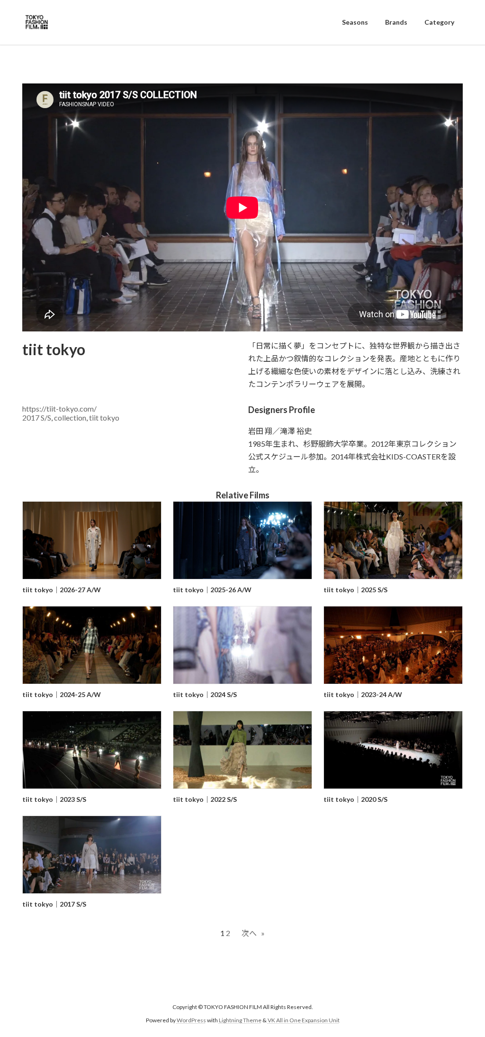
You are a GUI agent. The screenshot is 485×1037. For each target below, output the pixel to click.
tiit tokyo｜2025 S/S (355, 590)
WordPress (191, 1020)
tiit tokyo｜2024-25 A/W (61, 694)
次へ (253, 932)
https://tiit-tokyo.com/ (59, 408)
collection (70, 417)
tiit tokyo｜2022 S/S (205, 799)
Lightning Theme (240, 1020)
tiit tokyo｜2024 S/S (205, 694)
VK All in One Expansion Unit (304, 1020)
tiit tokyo (104, 417)
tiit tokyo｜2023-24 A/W (362, 694)
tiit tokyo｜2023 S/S (54, 799)
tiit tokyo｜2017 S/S (54, 904)
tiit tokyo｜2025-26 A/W (212, 590)
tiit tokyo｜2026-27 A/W (61, 590)
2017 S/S (36, 417)
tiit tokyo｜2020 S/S (355, 799)
